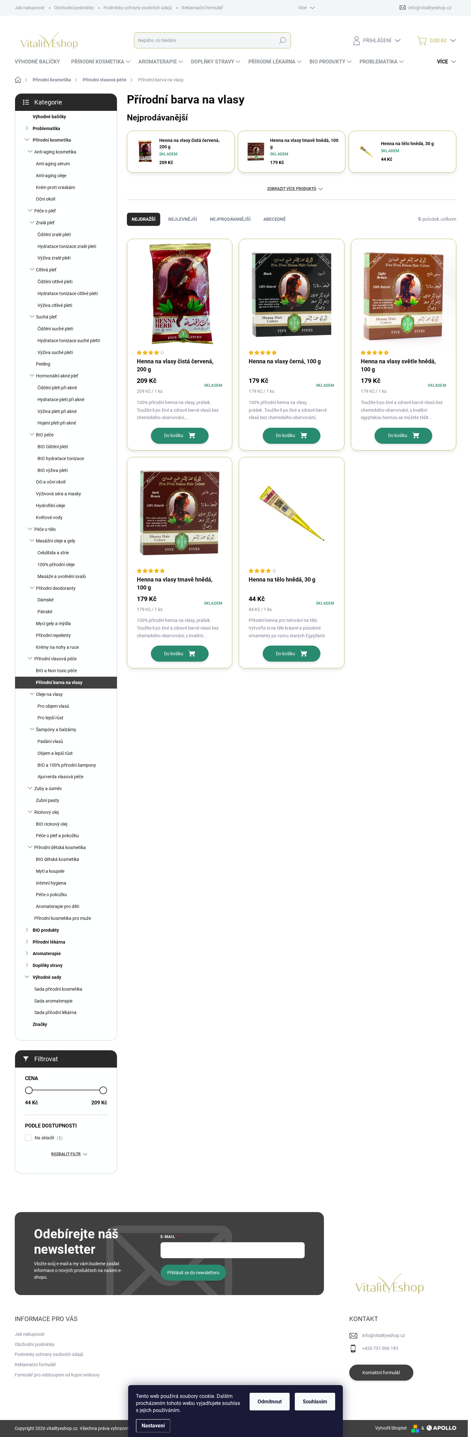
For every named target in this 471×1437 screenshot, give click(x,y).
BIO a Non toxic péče (56, 670)
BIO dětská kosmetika (57, 859)
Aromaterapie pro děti (57, 906)
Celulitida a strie (53, 552)
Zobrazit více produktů (291, 188)
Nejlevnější (182, 219)
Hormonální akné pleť (57, 375)
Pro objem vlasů (53, 706)
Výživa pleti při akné (57, 411)
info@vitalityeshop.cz (383, 1335)
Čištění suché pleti (55, 328)
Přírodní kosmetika (52, 140)
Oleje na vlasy (49, 694)
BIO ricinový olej (51, 824)
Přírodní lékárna (49, 942)
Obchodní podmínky (74, 7)
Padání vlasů (50, 741)
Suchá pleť (46, 316)
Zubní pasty (47, 800)
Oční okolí (45, 199)
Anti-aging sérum (53, 163)
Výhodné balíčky (49, 116)
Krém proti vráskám (55, 187)
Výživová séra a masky (58, 493)
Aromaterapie (47, 953)
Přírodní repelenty (53, 635)
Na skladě (48, 1138)
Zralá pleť (45, 222)
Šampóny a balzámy (56, 729)
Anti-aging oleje (51, 175)
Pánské (44, 611)
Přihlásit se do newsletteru (193, 1272)
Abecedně (274, 219)
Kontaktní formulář (381, 1372)
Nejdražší (143, 219)
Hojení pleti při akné (56, 422)
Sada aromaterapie (53, 1000)
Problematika (46, 128)
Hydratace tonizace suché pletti (68, 340)
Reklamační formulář (202, 7)
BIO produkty (46, 930)
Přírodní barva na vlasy (59, 682)
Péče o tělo (45, 529)
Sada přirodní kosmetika (58, 989)
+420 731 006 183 (380, 1348)
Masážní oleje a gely (55, 540)
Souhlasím (315, 1402)
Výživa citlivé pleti (54, 305)
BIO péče (45, 434)
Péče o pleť (45, 210)
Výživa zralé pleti (53, 257)
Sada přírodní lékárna (55, 1012)
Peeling (43, 364)
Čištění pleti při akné (57, 387)
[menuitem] (40, 61)
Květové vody (49, 517)
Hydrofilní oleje (50, 505)
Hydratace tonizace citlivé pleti (67, 293)
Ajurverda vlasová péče (60, 776)
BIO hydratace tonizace (60, 458)
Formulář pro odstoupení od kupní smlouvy (57, 1374)
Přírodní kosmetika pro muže (62, 918)
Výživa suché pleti (55, 352)
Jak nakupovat (30, 7)
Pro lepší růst (50, 717)
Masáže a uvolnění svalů (61, 576)
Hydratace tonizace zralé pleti (66, 246)
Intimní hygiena (51, 883)
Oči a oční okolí (50, 481)
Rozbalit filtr (66, 1154)
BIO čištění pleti (52, 446)
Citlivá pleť (46, 269)
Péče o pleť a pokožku (57, 835)
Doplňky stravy (47, 965)
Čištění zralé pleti (54, 234)
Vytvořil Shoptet (391, 1428)
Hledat (282, 40)
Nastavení (153, 1426)
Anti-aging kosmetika (55, 151)
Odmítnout (270, 1402)
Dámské (45, 599)
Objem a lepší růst (55, 753)
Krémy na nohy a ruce (57, 647)
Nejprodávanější (230, 219)
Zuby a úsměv (48, 788)
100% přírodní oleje (56, 564)
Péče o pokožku (51, 894)
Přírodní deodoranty (56, 588)
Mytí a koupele (50, 871)
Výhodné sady (47, 977)
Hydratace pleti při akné (60, 399)
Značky (40, 1024)
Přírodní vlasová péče (55, 658)
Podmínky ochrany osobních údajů (137, 7)
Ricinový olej (46, 812)
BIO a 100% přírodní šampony (66, 765)
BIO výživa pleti (52, 470)
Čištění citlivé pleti (54, 281)
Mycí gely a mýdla (53, 623)
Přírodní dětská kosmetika (60, 847)
